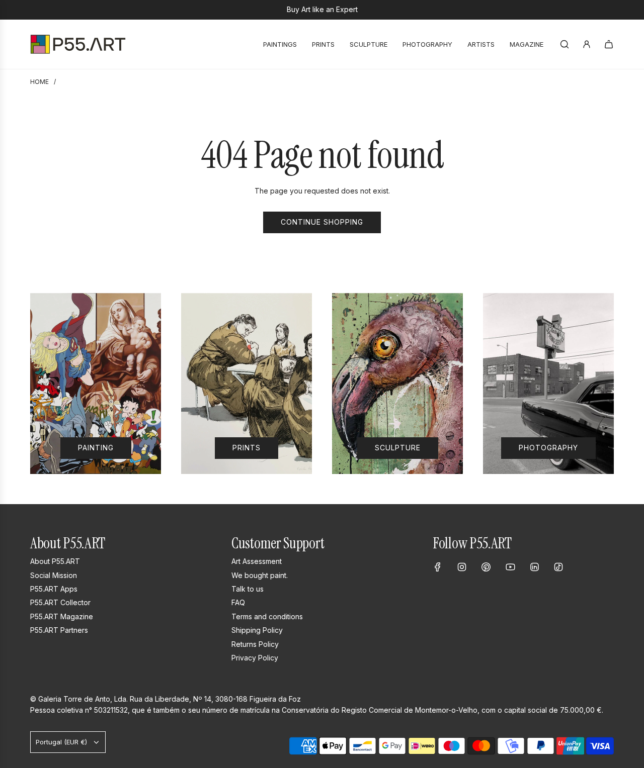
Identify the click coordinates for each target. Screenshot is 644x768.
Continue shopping (322, 222)
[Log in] (587, 44)
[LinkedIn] (534, 567)
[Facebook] (438, 567)
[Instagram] (462, 567)
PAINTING (96, 448)
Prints (246, 448)
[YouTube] (510, 567)
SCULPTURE (398, 448)
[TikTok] (558, 567)
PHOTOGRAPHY (548, 448)
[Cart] (609, 44)
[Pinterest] (486, 567)
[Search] (564, 44)
